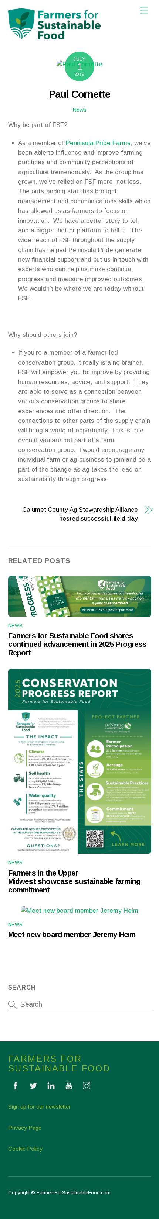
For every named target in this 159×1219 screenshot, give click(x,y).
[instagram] (86, 1085)
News (79, 110)
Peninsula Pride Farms (98, 142)
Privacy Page (24, 1128)
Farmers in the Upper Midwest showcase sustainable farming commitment (74, 881)
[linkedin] (51, 1085)
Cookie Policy (25, 1149)
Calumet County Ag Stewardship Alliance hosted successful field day (80, 514)
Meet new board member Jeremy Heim (72, 934)
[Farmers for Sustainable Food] (54, 36)
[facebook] (15, 1085)
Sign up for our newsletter (39, 1107)
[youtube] (68, 1085)
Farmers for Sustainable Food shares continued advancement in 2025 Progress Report (77, 644)
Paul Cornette (79, 94)
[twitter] (33, 1085)
